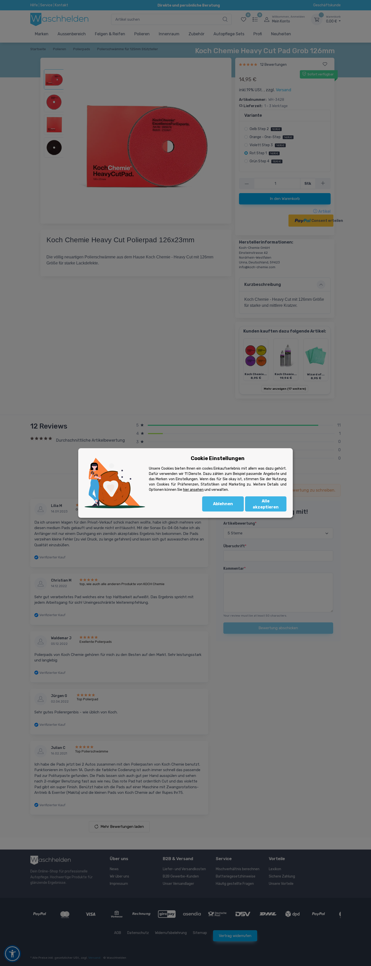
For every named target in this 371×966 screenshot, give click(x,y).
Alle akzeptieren (266, 504)
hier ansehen (193, 490)
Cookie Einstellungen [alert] (218, 458)
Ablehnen (223, 503)
